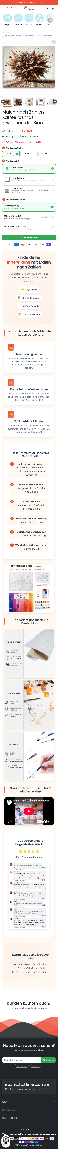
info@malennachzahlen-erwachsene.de (25, 1089)
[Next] (50, 20)
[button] (7, 8)
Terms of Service (21, 1067)
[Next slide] (55, 102)
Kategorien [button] (9, 1110)
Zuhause (5, 32)
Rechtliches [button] (9, 1118)
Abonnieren (48, 1060)
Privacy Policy (35, 1067)
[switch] (5, 1144)
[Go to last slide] (3, 102)
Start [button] (6, 1102)
